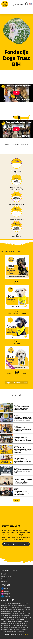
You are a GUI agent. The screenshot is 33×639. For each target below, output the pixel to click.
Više (16, 500)
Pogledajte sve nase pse (16, 383)
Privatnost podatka (7, 576)
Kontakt (3, 574)
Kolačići (4, 581)
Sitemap (4, 579)
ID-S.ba (25, 634)
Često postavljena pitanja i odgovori (16, 544)
